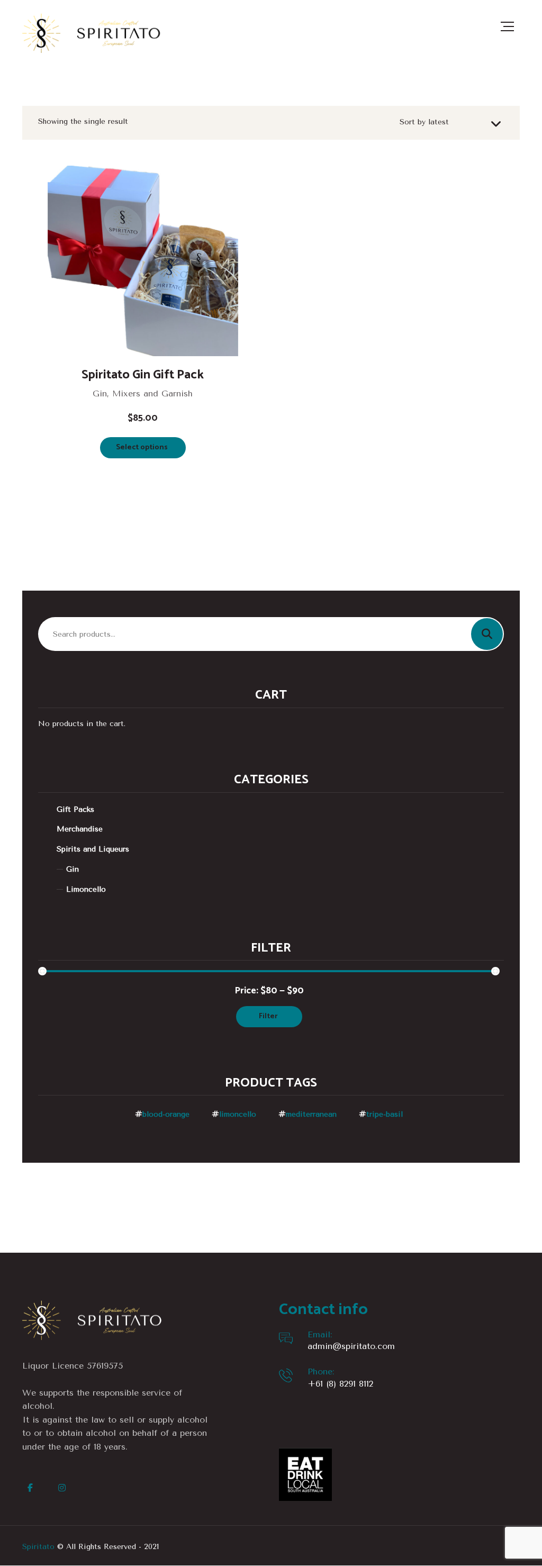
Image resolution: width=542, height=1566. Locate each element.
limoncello (237, 1114)
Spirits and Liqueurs (93, 849)
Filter (268, 1016)
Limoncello (86, 889)
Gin (72, 869)
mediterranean (311, 1114)
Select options (142, 447)
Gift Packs (75, 809)
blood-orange (165, 1114)
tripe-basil (384, 1114)
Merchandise (80, 829)
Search (487, 634)
